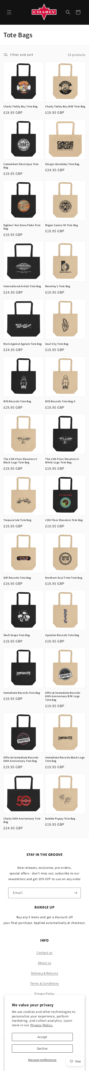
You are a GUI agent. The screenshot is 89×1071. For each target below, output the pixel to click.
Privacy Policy (44, 994)
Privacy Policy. (41, 1025)
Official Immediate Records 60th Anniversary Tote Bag (21, 759)
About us (44, 963)
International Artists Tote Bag (22, 286)
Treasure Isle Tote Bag (17, 520)
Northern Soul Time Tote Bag (63, 577)
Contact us (44, 952)
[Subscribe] (76, 893)
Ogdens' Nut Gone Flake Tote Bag (21, 226)
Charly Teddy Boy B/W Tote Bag (65, 106)
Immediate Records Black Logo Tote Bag (65, 759)
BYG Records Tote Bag (17, 401)
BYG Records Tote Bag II (60, 401)
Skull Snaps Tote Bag (16, 635)
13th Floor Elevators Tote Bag (64, 520)
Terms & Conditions (44, 983)
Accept (42, 1037)
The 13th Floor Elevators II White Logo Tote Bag (62, 460)
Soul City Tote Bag (56, 343)
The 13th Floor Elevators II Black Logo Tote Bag (20, 460)
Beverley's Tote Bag (57, 286)
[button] (9, 12)
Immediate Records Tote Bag (21, 692)
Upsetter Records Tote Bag (62, 635)
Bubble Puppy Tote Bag (60, 818)
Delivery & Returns (44, 973)
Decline (42, 1048)
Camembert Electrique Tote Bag (21, 165)
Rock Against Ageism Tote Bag (22, 343)
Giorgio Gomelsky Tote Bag (62, 164)
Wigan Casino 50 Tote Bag (61, 225)
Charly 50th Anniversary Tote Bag (22, 820)
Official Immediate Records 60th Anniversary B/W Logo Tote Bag (62, 696)
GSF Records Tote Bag (17, 577)
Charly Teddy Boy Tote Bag (20, 106)
